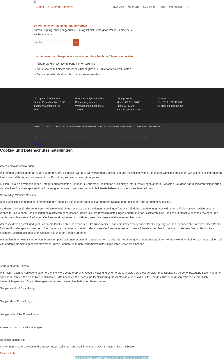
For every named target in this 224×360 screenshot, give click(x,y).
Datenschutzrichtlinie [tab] (12, 339)
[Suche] (187, 7)
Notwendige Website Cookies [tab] (18, 195)
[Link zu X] (170, 129)
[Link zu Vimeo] (183, 129)
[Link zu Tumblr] (188, 129)
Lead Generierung (153, 126)
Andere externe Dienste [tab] (14, 265)
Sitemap (100, 126)
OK (35, 144)
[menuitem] (118, 7)
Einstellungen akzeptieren (91, 357)
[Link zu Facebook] (165, 129)
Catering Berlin (140, 126)
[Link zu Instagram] (174, 129)
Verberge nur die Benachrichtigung (128, 357)
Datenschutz (7, 353)
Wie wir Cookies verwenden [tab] (17, 166)
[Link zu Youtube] (179, 129)
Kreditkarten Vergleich (112, 126)
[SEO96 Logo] (54, 7)
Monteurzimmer (127, 126)
